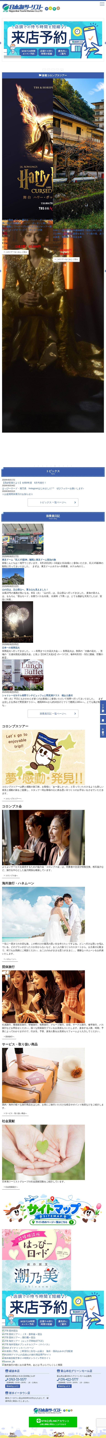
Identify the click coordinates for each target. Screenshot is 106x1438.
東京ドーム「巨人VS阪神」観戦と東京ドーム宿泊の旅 (29, 560)
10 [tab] (71, 465)
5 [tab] (61, 70)
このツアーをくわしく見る (16, 260)
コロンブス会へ (11, 876)
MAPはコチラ (13, 1386)
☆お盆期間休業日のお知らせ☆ (17, 494)
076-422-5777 (68, 1379)
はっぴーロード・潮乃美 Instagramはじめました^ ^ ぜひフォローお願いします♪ (43, 488)
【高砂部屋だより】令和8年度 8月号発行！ (24, 483)
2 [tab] (48, 70)
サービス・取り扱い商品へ (16, 1113)
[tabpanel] (53, 41)
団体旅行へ (9, 1037)
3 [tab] (53, 70)
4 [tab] (57, 70)
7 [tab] (59, 465)
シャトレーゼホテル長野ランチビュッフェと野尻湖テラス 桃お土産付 (37, 695)
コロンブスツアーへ (13, 799)
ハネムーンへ (10, 959)
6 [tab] (55, 465)
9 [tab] (67, 465)
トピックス (53, 472)
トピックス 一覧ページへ (53, 502)
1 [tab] (44, 70)
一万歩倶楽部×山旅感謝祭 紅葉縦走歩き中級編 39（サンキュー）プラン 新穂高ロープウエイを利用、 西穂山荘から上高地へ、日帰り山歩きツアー (27, 233)
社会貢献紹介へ (11, 1187)
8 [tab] (63, 465)
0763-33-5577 (17, 1379)
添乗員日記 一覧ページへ (53, 713)
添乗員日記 (53, 516)
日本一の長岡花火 (11, 648)
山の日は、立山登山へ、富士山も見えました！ (25, 589)
